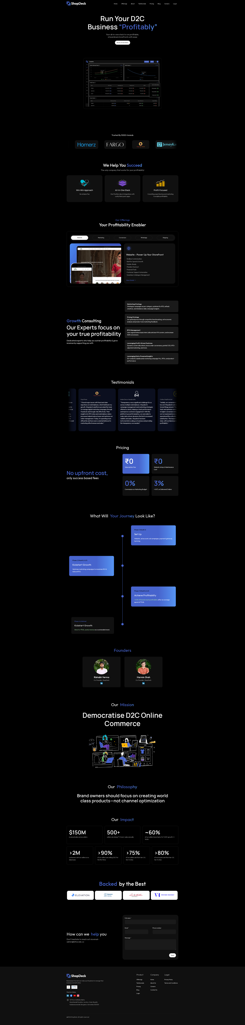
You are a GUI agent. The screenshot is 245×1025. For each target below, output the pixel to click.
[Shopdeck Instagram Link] (78, 996)
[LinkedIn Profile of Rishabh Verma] (101, 683)
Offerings (139, 979)
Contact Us (153, 990)
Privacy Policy (168, 979)
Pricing (138, 986)
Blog (137, 990)
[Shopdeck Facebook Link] (71, 996)
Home (152, 979)
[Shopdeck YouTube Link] (75, 996)
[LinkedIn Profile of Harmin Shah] (143, 683)
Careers (153, 986)
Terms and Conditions (171, 983)
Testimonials (140, 983)
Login (138, 993)
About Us (153, 983)
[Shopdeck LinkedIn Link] (68, 996)
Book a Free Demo (122, 42)
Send (172, 955)
